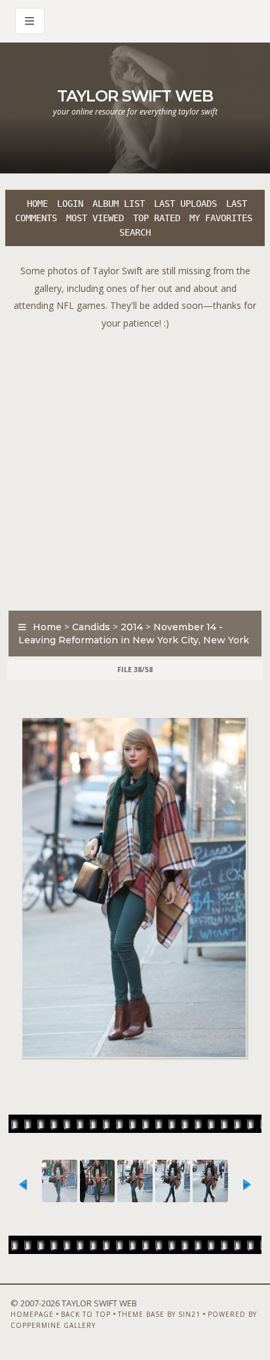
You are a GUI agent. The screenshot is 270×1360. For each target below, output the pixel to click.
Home (37, 203)
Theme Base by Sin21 (159, 1314)
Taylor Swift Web (135, 95)
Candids (91, 627)
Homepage (32, 1314)
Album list (118, 203)
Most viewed (95, 218)
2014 (132, 627)
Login (70, 203)
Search (135, 232)
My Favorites (220, 218)
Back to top (86, 1314)
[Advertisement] (135, 466)
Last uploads (185, 203)
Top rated (156, 218)
